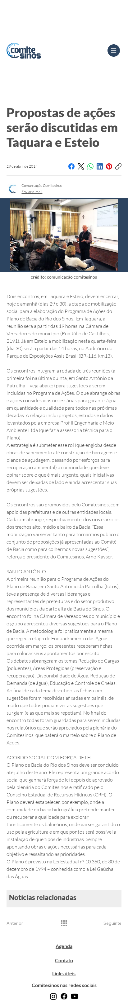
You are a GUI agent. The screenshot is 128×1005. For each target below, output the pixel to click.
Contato (64, 960)
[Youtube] (74, 996)
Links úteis (63, 973)
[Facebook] (71, 166)
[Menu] (113, 50)
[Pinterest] (109, 166)
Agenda (64, 946)
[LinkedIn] (100, 166)
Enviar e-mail (31, 191)
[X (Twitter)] (81, 166)
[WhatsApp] (90, 166)
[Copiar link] (118, 166)
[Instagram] (53, 996)
